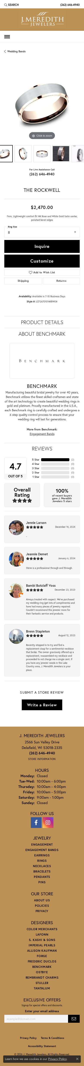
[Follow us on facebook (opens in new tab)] (36, 822)
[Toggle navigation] (7, 37)
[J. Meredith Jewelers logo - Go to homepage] (42, 20)
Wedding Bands (16, 51)
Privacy (42, 911)
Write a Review (42, 704)
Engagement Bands (42, 434)
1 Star (36, 476)
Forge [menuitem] (42, 956)
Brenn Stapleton (38, 631)
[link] (69, 4)
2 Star (35, 472)
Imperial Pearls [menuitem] (42, 945)
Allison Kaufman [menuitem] (42, 950)
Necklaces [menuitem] (42, 866)
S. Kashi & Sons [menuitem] (42, 940)
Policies (42, 906)
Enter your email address (42, 1011)
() (72, 459)
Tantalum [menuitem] (42, 988)
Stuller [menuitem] (42, 983)
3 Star (35, 468)
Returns (61, 280)
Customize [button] (41, 261)
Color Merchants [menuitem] (42, 929)
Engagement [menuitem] (42, 844)
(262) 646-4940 (42, 174)
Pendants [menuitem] (42, 877)
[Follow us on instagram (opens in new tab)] (48, 822)
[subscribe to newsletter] (74, 1019)
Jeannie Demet (37, 554)
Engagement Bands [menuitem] (42, 850)
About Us (42, 900)
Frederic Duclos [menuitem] (42, 961)
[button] (11, 4)
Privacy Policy (28, 1038)
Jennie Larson (36, 522)
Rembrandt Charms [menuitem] (42, 977)
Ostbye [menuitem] (42, 972)
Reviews (42, 448)
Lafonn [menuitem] (42, 934)
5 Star (35, 459)
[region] (42, 103)
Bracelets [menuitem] (41, 871)
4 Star (35, 464)
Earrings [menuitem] (42, 855)
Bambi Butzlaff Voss (41, 585)
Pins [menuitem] (41, 882)
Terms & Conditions (52, 1038)
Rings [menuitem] (42, 861)
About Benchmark (42, 333)
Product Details (42, 322)
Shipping (23, 280)
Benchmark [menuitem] (42, 967)
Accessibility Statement (42, 1046)
